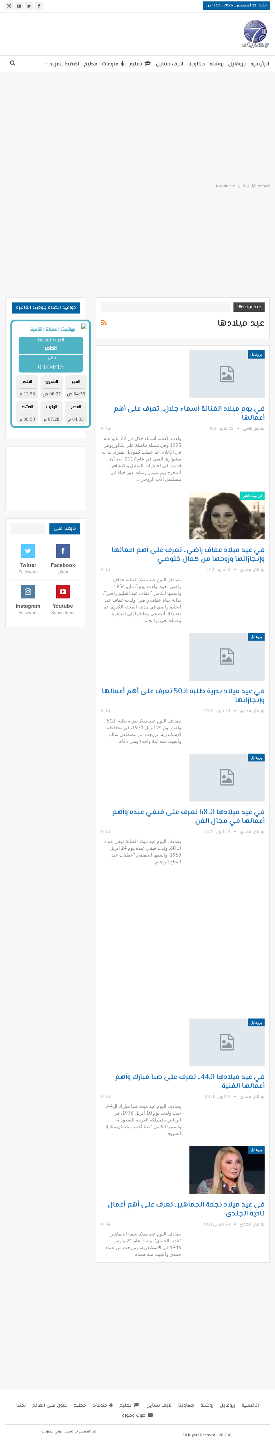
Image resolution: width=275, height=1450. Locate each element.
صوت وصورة (134, 1416)
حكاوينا (196, 64)
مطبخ (90, 64)
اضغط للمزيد (64, 64)
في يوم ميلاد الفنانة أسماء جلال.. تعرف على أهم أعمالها (189, 414)
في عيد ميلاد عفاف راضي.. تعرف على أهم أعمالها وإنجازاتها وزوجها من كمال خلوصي (188, 555)
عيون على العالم (49, 1406)
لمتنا (21, 1406)
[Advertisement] (94, 32)
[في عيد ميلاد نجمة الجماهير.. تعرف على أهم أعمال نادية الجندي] (227, 1170)
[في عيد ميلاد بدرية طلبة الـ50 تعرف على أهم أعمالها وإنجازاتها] (227, 657)
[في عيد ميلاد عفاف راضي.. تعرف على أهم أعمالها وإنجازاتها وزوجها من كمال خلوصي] (227, 515)
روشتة (216, 64)
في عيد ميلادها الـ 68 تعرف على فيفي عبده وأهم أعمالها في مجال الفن (188, 817)
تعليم (135, 64)
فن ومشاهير (252, 495)
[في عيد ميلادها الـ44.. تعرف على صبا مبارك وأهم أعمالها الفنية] (227, 1042)
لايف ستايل (169, 64)
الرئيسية (259, 64)
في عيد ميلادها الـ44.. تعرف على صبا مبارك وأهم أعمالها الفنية (190, 1082)
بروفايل (237, 64)
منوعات (110, 64)
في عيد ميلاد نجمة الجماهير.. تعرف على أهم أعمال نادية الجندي (186, 1209)
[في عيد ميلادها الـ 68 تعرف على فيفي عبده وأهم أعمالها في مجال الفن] (227, 778)
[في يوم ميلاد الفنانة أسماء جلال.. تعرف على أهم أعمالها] (227, 374)
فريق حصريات (51, 1432)
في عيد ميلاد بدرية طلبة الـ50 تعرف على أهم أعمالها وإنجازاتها (183, 696)
